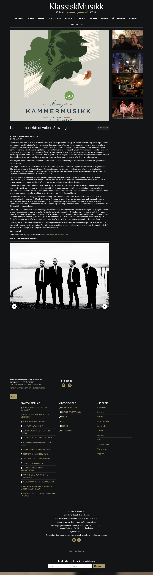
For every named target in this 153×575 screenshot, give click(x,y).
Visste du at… (134, 18)
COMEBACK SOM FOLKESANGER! (35, 454)
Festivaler (93, 18)
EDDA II (64, 417)
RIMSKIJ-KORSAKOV (69, 408)
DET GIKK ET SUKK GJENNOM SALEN (36, 459)
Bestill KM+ (18, 18)
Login (71, 551)
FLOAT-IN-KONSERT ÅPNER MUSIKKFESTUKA (32, 469)
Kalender (104, 18)
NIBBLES (64, 426)
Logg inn (74, 24)
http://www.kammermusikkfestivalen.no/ (25, 384)
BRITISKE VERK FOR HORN (71, 412)
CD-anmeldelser (54, 18)
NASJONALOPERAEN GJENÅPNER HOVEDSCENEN (35, 476)
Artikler (82, 18)
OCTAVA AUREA (67, 431)
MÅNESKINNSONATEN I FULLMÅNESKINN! (38, 482)
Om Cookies (79, 551)
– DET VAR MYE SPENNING (33, 426)
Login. (13, 396)
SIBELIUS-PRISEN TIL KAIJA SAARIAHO (37, 438)
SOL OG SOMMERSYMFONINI (34, 422)
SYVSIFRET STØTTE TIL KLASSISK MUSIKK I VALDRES (38, 495)
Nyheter (41, 18)
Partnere (30, 18)
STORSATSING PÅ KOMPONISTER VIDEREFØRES (35, 416)
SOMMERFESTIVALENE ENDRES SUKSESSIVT (34, 409)
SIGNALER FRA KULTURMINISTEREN (36, 449)
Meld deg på (99, 566)
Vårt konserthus (118, 18)
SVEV (63, 421)
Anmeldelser (70, 18)
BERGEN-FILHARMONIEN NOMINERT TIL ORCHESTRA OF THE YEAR (36, 488)
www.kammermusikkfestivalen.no (55, 235)
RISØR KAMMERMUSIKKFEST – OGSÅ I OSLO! (36, 444)
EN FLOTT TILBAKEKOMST (33, 463)
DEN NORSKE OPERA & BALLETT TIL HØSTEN (35, 432)
